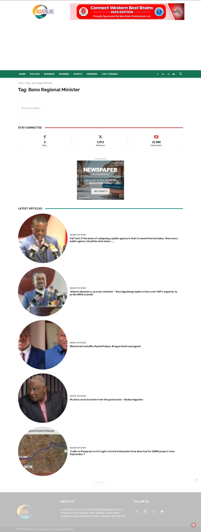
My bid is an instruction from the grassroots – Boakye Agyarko (106, 399)
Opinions (92, 73)
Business (49, 73)
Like (45, 135)
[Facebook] (157, 74)
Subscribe (156, 135)
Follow (100, 135)
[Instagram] (163, 74)
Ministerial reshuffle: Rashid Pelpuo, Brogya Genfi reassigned (105, 346)
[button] (180, 74)
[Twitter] (168, 74)
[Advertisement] (100, 47)
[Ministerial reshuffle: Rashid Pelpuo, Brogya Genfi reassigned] (43, 345)
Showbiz (64, 73)
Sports (77, 73)
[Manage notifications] (193, 525)
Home (22, 73)
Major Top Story (78, 235)
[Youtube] (173, 74)
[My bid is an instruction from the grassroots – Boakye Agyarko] (43, 398)
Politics (35, 73)
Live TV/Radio (110, 73)
